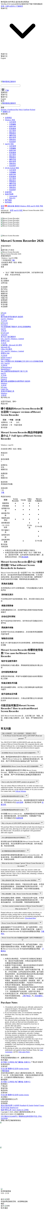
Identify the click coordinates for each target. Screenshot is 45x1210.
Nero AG (12, 198)
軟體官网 (19, 818)
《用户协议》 (27, 996)
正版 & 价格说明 (7, 733)
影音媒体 (12, 128)
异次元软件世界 (7, 1105)
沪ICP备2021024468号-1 (9, 1116)
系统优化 (12, 139)
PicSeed (32, 109)
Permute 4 (4, 109)
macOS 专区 (9, 144)
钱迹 (2, 1110)
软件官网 (19, 802)
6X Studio (29, 1105)
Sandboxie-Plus (13, 109)
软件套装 (8, 202)
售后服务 (25, 557)
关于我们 (4, 1062)
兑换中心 (27, 1062)
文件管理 (12, 122)
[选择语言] (3, 90)
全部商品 (8, 118)
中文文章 (4, 1069)
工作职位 (11, 1062)
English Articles (23, 1069)
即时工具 (8, 1110)
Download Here (30, 918)
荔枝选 (17, 206)
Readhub (23, 1105)
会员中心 (12, 6)
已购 (7, 90)
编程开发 (12, 135)
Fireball (36, 1105)
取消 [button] (2, 1060)
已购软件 (19, 6)
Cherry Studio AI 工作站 (20, 1110)
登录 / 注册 (5, 6)
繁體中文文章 (13, 1069)
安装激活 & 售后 (31, 733)
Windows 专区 (10, 120)
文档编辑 (12, 124)
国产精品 (8, 200)
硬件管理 (12, 137)
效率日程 (12, 126)
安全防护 (12, 142)
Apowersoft (13, 196)
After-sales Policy (24, 1052)
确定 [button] (6, 1060)
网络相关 (12, 133)
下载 (2, 492)
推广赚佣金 (19, 1062)
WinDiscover (14, 1107)
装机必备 (11, 206)
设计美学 (12, 131)
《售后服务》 (38, 996)
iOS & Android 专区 (12, 168)
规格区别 (4, 469)
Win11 (21, 109)
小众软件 (16, 1105)
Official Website (20, 791)
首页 (2, 206)
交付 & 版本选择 (19, 733)
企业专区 (8, 192)
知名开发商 (9, 194)
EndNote (26, 109)
